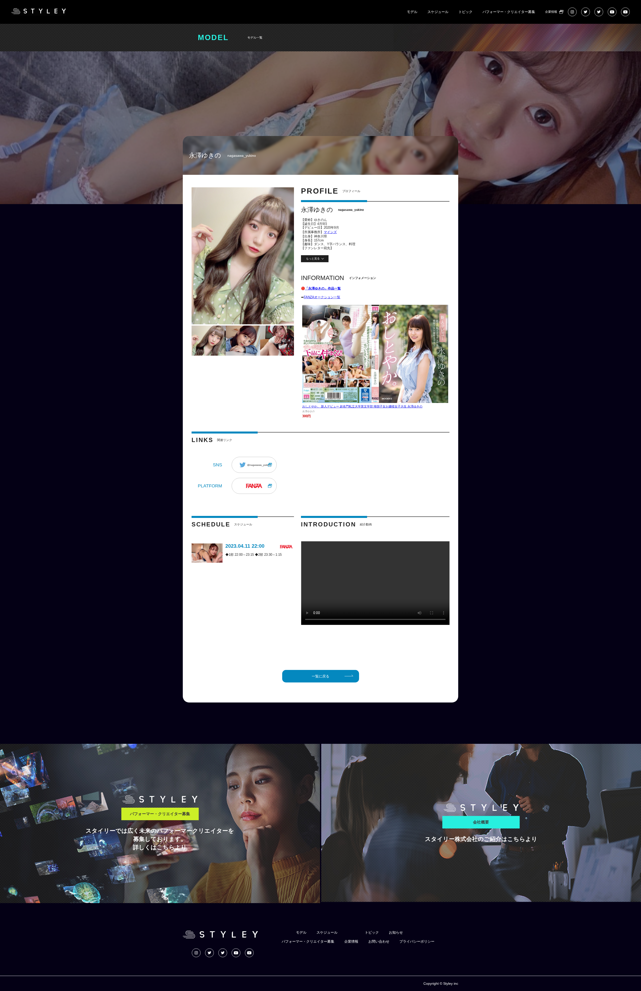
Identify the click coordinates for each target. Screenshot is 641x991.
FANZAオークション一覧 (322, 297)
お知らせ (396, 932)
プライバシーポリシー (416, 941)
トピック (465, 12)
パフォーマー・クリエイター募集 (509, 12)
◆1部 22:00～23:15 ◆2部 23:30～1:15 (253, 554)
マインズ (330, 232)
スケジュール (437, 12)
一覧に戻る (320, 676)
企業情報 (551, 11)
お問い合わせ (378, 941)
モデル (412, 12)
